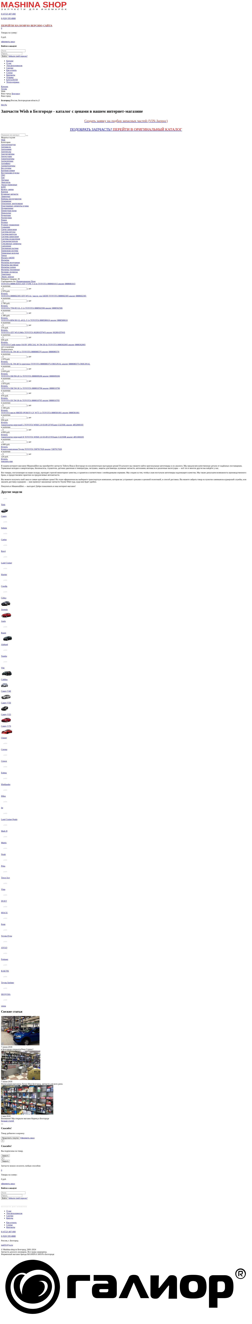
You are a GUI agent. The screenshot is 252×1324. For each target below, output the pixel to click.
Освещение (6, 201)
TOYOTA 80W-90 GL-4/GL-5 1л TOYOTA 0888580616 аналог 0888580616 (34, 320)
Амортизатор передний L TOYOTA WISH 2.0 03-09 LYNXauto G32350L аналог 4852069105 (42, 425)
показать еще (7, 461)
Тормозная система (9, 251)
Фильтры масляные (9, 265)
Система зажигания (10, 236)
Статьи (9, 1225)
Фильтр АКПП (7, 258)
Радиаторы (6, 215)
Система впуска (8, 232)
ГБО (3, 175)
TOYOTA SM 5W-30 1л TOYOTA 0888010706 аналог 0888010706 (30, 388)
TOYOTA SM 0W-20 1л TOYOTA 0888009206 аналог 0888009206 (30, 376)
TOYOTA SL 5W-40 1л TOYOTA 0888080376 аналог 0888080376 (30, 352)
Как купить (11, 1222)
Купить (4, 293)
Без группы (6, 168)
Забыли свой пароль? (17, 56)
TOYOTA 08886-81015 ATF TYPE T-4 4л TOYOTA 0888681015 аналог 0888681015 (38, 284)
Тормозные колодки (10, 253)
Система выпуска (9, 234)
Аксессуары (6, 156)
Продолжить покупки (10, 1138)
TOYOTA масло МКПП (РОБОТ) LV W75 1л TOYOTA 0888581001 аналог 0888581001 (40, 413)
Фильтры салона (8, 267)
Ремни (4, 220)
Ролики (4, 222)
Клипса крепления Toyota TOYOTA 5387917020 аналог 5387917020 (31, 449)
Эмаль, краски (7, 277)
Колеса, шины (7, 189)
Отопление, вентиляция (12, 203)
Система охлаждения (10, 239)
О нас (8, 1211)
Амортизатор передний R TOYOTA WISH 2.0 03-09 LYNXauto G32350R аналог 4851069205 (42, 437)
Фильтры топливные (10, 269)
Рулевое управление (10, 225)
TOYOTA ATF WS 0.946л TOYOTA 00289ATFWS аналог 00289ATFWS (33, 332)
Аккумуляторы (7, 154)
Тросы (4, 255)
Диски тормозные (9, 185)
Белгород (16, 93)
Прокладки (6, 213)
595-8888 (8, 18)
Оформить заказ (27, 1138)
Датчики (5, 180)
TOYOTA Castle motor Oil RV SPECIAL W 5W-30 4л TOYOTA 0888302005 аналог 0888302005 (43, 345)
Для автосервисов (14, 1213)
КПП (3, 187)
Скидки (9, 1216)
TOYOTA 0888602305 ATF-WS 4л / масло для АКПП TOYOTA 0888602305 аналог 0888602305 (43, 296)
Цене (33, 281)
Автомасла (6, 147)
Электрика (6, 274)
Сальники (5, 227)
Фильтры (5, 260)
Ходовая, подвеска (9, 272)
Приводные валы (9, 210)
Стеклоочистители (9, 241)
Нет (2, 105)
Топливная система (9, 248)
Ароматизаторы (8, 166)
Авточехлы (6, 152)
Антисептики (7, 161)
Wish (3, 140)
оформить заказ (8, 41)
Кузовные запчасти (9, 194)
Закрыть (5, 1156)
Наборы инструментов (11, 199)
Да (5, 105)
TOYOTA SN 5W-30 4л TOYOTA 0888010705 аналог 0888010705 (30, 400)
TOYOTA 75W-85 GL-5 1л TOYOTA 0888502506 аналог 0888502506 (31, 308)
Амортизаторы (7, 159)
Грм (2, 177)
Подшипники (7, 208)
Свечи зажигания (9, 229)
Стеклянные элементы (11, 244)
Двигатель (5, 182)
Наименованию (23, 281)
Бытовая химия (8, 170)
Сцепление (6, 246)
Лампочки (5, 196)
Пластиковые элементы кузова (15, 206)
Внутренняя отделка (10, 173)
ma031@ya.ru (7, 1245)
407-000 (8, 14)
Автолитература (8, 144)
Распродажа (6, 218)
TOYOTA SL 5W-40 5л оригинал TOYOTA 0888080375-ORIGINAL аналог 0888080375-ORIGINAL (45, 364)
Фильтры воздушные (10, 262)
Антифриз (5, 163)
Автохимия (6, 149)
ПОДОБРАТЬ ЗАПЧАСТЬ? (126, 129)
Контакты (10, 1227)
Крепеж (4, 192)
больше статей (7, 1121)
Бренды (9, 1218)
